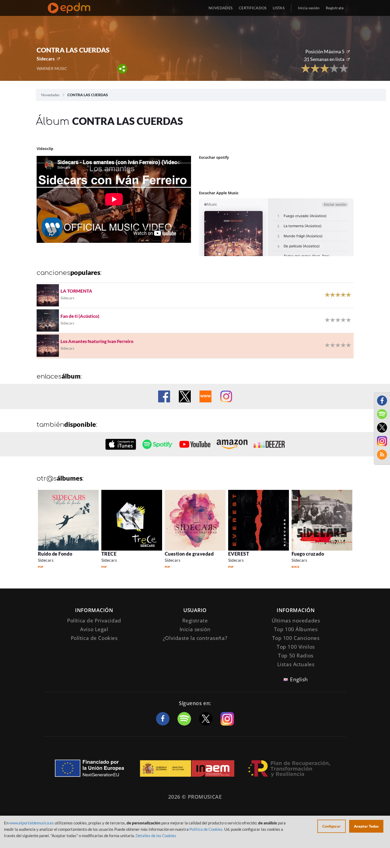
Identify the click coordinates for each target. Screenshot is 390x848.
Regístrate (335, 8)
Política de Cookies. (206, 829)
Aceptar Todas (366, 826)
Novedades (50, 95)
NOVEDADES (221, 8)
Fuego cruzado (308, 554)
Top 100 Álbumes (296, 629)
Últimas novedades (296, 620)
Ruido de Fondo (55, 554)
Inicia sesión (308, 8)
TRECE (109, 554)
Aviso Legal (94, 629)
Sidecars (46, 58)
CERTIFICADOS (253, 8)
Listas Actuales (296, 664)
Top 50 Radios (295, 655)
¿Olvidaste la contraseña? (195, 638)
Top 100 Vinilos (296, 646)
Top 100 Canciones (296, 638)
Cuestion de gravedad (189, 554)
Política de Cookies (94, 638)
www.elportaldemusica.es (31, 822)
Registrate (195, 620)
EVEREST (238, 554)
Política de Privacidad (94, 620)
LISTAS (279, 8)
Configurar (331, 826)
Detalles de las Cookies (156, 835)
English (299, 679)
